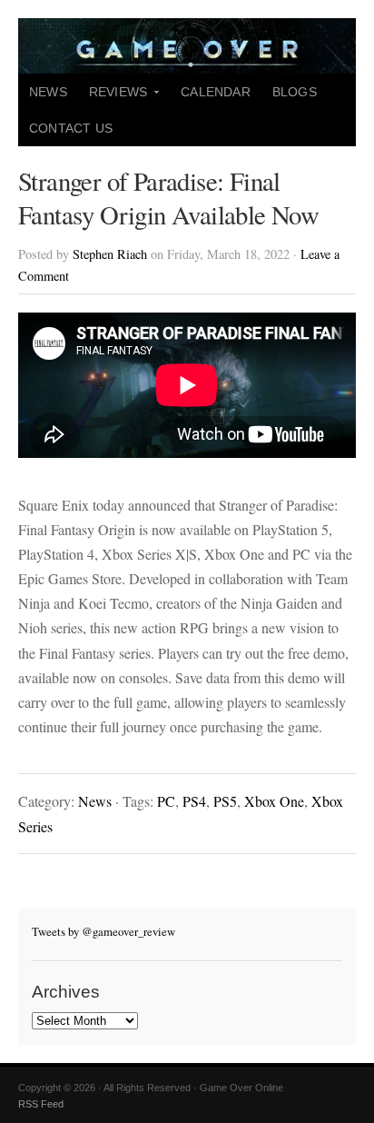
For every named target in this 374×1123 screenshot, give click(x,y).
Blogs (294, 91)
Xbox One (274, 800)
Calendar (216, 91)
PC (166, 800)
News (48, 91)
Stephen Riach (110, 254)
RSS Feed (41, 1103)
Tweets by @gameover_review (103, 931)
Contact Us (71, 128)
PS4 (194, 800)
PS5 (225, 800)
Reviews (112, 97)
